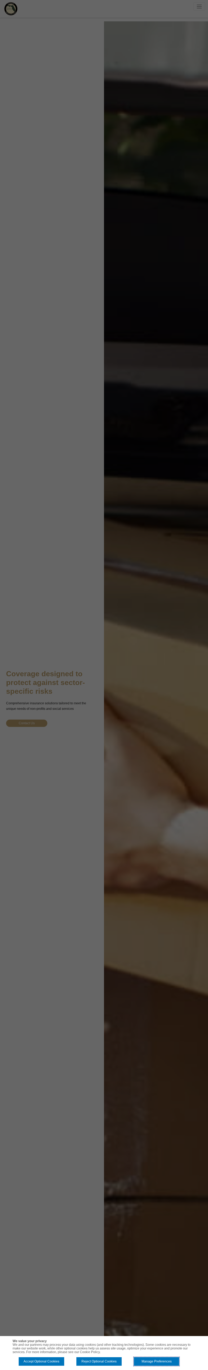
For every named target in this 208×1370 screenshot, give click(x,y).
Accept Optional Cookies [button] (41, 1361)
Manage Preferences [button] (157, 1361)
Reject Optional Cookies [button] (99, 1361)
